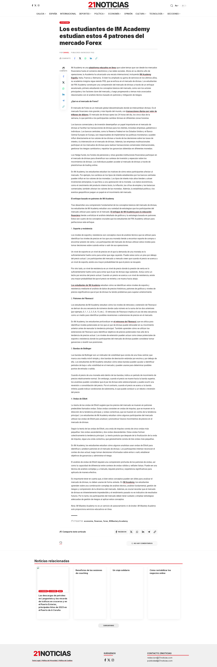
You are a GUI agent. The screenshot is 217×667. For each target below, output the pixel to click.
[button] (172, 6)
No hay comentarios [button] (143, 543)
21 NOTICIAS (65, 22)
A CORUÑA (53, 591)
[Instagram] (38, 5)
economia (88, 521)
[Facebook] (32, 5)
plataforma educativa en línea (102, 67)
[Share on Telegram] (63, 101)
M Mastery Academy (118, 521)
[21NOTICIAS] (108, 5)
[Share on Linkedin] (90, 58)
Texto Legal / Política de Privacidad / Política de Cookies (52, 660)
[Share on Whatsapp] (85, 58)
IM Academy (128, 482)
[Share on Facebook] (74, 58)
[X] (35, 5)
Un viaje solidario (121, 570)
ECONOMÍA (43, 591)
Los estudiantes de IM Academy (85, 285)
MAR (60, 591)
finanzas (98, 521)
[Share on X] (80, 58)
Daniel (66, 52)
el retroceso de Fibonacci (125, 321)
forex (105, 521)
